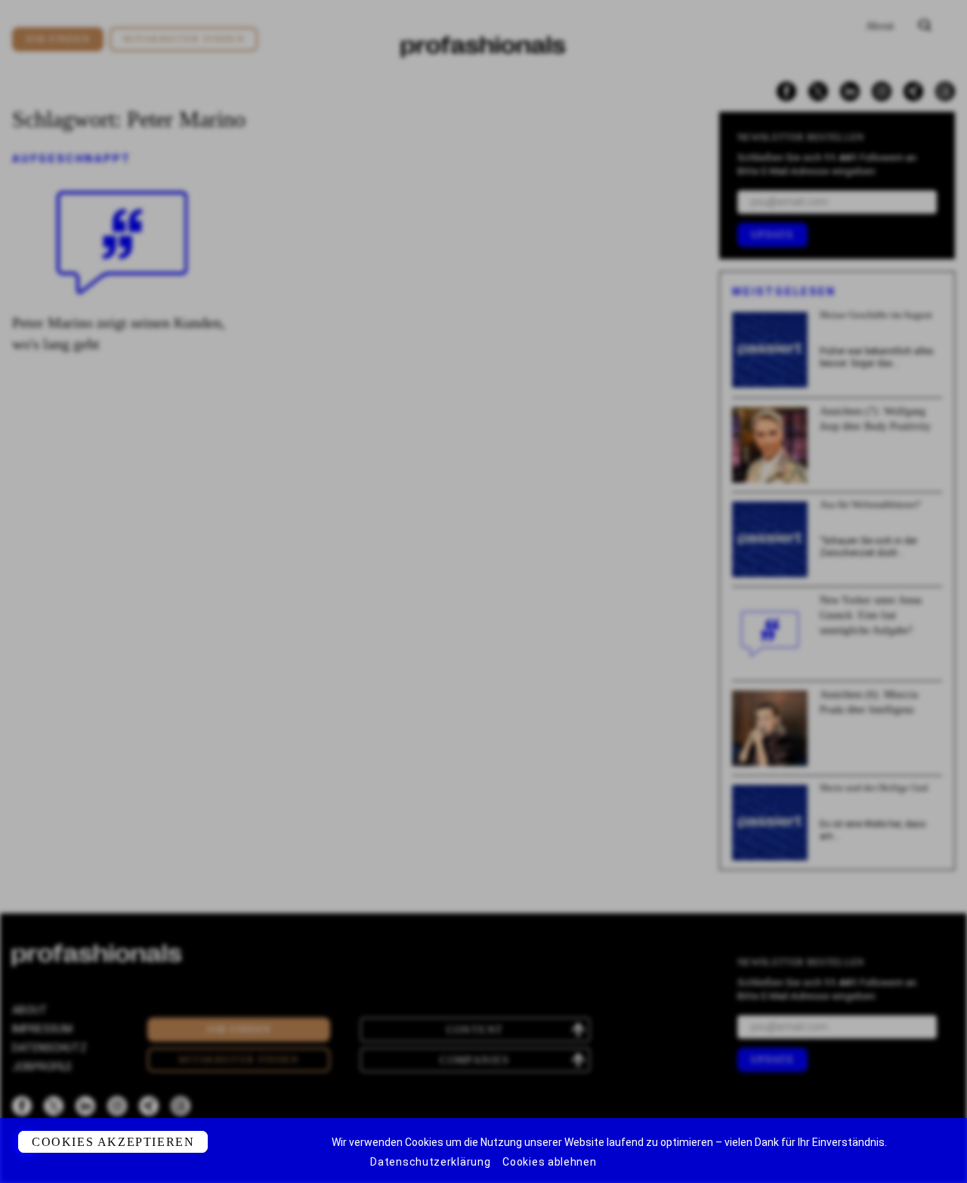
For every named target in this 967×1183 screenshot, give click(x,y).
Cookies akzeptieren (113, 1141)
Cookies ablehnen (549, 1162)
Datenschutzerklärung (430, 1162)
